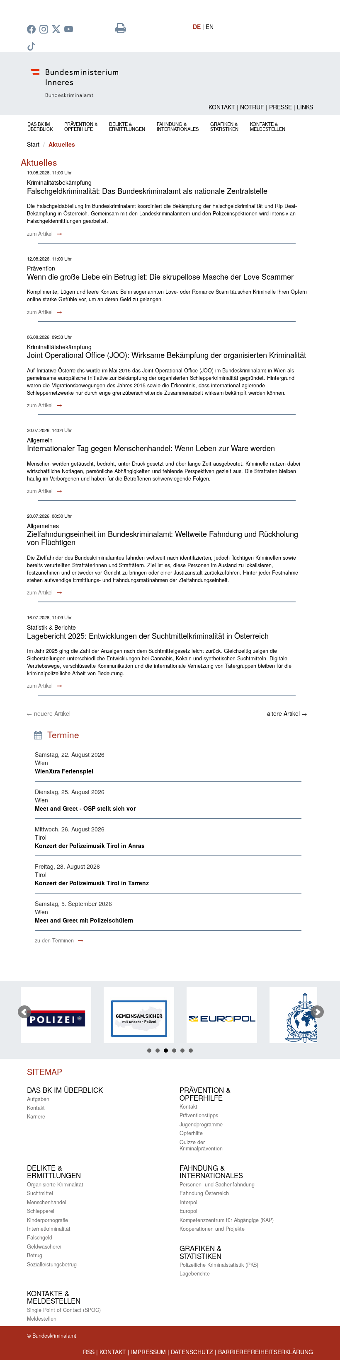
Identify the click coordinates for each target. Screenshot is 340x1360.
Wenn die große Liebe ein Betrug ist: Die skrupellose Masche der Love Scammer (160, 276)
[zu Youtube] (69, 30)
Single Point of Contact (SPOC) (64, 1310)
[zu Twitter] (57, 30)
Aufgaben (38, 1099)
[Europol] (173, 1018)
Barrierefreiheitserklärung (265, 1352)
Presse (280, 107)
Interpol (188, 1202)
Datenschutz (192, 1352)
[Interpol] (256, 1018)
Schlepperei (40, 1211)
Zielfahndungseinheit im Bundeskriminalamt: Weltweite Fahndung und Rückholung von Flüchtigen (162, 537)
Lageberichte (195, 1273)
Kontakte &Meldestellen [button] (267, 126)
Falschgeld (39, 1237)
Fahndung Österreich (204, 1193)
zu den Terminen (55, 940)
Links (305, 107)
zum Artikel (40, 233)
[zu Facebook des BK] (32, 30)
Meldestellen (41, 1318)
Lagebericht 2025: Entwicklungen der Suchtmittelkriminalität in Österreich (148, 635)
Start (33, 144)
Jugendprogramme (201, 1124)
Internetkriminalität (48, 1228)
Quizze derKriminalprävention (201, 1145)
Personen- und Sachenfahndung (217, 1184)
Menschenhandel (46, 1202)
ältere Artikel (287, 713)
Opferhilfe (191, 1133)
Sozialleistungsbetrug (52, 1264)
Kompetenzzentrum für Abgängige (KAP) (227, 1220)
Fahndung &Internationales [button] (178, 126)
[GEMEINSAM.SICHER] (91, 1018)
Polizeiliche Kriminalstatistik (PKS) (219, 1264)
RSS (89, 1352)
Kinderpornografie (47, 1220)
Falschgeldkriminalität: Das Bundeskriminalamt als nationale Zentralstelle (147, 190)
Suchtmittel (40, 1193)
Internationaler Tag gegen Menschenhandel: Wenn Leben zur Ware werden (151, 447)
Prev (24, 1012)
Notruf (252, 107)
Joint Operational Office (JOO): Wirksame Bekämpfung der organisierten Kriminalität (166, 354)
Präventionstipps (199, 1115)
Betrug (34, 1255)
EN (210, 26)
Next (317, 1012)
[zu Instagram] (44, 30)
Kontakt (222, 107)
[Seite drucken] (120, 30)
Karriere (36, 1116)
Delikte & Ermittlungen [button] (127, 126)
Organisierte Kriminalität (55, 1184)
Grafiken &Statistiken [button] (224, 126)
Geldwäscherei (44, 1246)
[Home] (170, 83)
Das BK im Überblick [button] (40, 126)
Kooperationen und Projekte (212, 1228)
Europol (188, 1211)
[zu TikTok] (32, 47)
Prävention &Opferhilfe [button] (80, 126)
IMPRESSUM (148, 1352)
